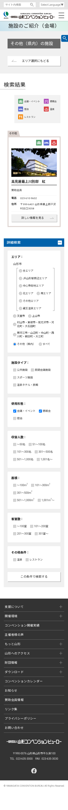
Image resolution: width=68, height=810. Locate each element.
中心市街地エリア (33, 285)
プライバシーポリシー (20, 718)
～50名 (21, 444)
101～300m (42, 485)
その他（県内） (26, 344)
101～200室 (41, 526)
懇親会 (47, 410)
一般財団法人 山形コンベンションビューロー (34, 15)
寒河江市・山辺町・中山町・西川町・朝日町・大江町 (35, 334)
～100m (22, 485)
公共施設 (22, 369)
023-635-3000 (24, 758)
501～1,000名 (25, 459)
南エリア (46, 293)
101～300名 (24, 451)
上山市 (36, 315)
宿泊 (19, 418)
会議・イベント (26, 410)
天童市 (21, 315)
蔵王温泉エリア (32, 308)
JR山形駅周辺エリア (35, 278)
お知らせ (11, 690)
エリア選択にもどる (35, 61)
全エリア (28, 270)
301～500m (24, 492)
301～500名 (46, 451)
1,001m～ (48, 500)
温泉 (19, 559)
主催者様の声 (14, 635)
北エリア (28, 293)
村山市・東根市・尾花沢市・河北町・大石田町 (35, 324)
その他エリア (31, 300)
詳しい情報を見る (32, 218)
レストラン (36, 559)
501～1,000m (25, 500)
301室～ (43, 533)
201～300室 (24, 533)
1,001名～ (47, 459)
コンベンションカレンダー (24, 681)
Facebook (34, 771)
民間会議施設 (43, 369)
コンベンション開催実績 (22, 625)
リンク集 (11, 709)
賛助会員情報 (14, 700)
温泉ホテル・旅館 (27, 384)
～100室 (22, 526)
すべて (46, 344)
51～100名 (38, 444)
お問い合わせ (14, 728)
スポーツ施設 (25, 377)
